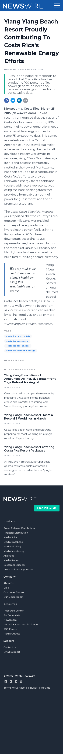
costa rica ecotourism (17, 341)
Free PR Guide (47, 508)
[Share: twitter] (13, 100)
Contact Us (10, 647)
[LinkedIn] (16, 681)
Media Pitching (12, 546)
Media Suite (11, 537)
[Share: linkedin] (19, 100)
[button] (57, 5)
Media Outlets (12, 633)
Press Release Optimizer (18, 569)
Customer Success (15, 564)
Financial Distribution (16, 532)
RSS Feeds (10, 629)
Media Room (11, 560)
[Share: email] (25, 100)
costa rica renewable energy (20, 351)
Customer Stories (14, 592)
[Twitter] (11, 681)
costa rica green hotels (17, 346)
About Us (9, 583)
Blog (6, 587)
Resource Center (14, 610)
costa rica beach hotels (18, 336)
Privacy (32, 687)
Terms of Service (14, 687)
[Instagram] (21, 681)
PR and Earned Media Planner (21, 624)
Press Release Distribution (19, 528)
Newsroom (10, 619)
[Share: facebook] (7, 100)
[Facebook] (6, 681)
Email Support (12, 651)
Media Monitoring (14, 551)
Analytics (9, 555)
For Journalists (12, 615)
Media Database (13, 541)
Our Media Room (13, 596)
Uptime (45, 687)
